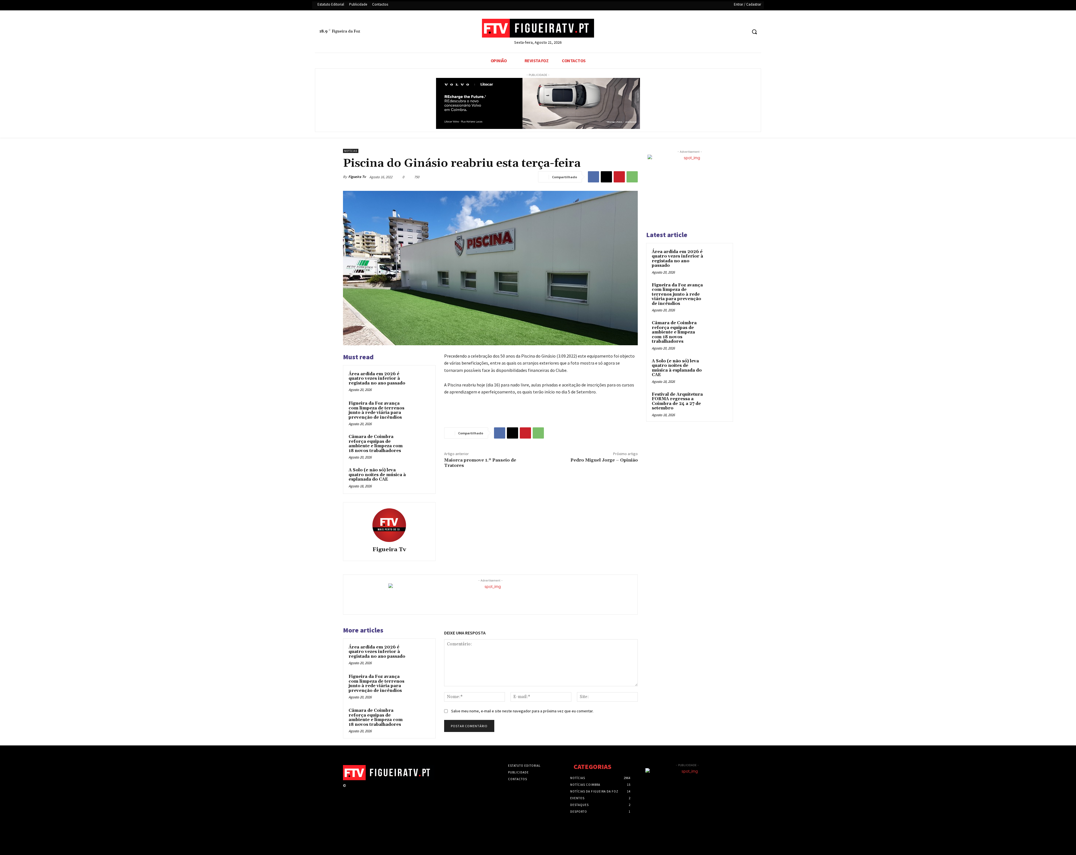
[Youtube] (742, 32)
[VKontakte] (379, 790)
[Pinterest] (619, 176)
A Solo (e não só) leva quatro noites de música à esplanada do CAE (377, 474)
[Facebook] (721, 32)
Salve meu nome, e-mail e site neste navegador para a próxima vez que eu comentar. (522, 710)
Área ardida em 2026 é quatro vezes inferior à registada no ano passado (377, 378)
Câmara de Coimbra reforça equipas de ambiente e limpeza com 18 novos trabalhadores (376, 443)
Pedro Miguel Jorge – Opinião (604, 460)
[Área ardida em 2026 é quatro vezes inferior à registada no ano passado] (419, 381)
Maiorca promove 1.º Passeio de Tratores (480, 462)
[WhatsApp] (632, 176)
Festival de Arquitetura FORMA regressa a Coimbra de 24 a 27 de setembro (677, 401)
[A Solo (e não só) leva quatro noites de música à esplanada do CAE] (419, 477)
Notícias (350, 151)
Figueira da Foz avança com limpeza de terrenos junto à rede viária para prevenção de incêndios (376, 410)
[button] (754, 31)
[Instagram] (359, 790)
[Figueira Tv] (389, 525)
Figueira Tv (357, 176)
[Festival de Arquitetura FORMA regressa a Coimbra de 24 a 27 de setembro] (717, 401)
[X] (732, 32)
